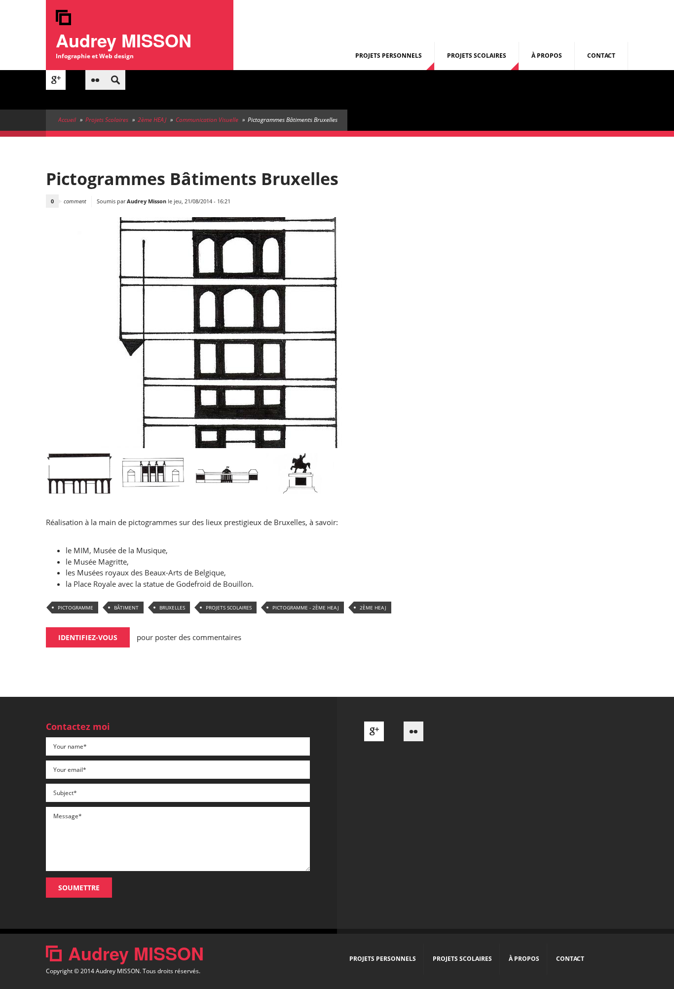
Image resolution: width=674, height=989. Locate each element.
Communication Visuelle (207, 119)
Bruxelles (172, 607)
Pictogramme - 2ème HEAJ (305, 607)
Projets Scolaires (476, 55)
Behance (75, 80)
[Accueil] (63, 22)
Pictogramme (75, 607)
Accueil (67, 119)
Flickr (95, 80)
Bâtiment (126, 607)
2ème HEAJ (152, 119)
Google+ (56, 80)
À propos (546, 55)
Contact (601, 55)
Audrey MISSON (123, 40)
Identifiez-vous (87, 637)
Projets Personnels (388, 55)
